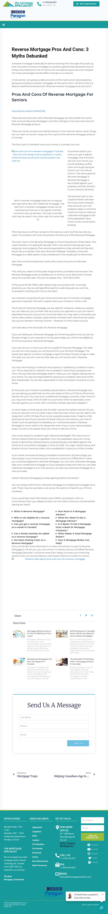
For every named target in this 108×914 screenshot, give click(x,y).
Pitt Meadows (38, 844)
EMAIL (63, 873)
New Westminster (40, 861)
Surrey (35, 857)
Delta (34, 836)
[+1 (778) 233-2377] (39, 4)
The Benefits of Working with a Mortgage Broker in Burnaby (82, 661)
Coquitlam (36, 831)
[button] (3, 24)
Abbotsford (37, 827)
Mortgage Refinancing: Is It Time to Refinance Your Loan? (39, 633)
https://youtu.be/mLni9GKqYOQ (28, 111)
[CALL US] (57, 855)
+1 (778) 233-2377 (50, 2)
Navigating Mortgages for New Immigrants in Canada (39, 661)
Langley (35, 840)
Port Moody (37, 848)
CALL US (65, 855)
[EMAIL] (57, 874)
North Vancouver (39, 865)
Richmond (36, 853)
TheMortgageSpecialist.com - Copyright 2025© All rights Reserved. (16, 905)
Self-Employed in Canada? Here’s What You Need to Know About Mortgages (82, 633)
